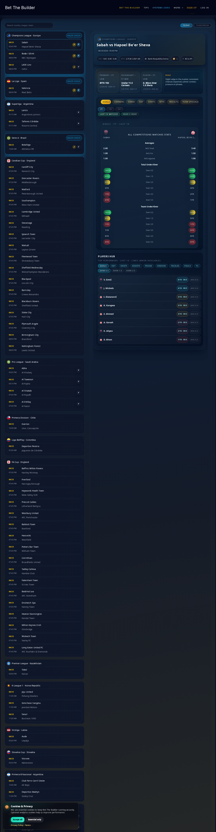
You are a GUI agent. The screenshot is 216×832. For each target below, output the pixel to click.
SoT (114, 266)
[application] (181, 8)
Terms (28, 825)
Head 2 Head (130, 114)
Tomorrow (202, 25)
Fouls (187, 266)
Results (174, 102)
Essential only (34, 819)
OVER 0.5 (104, 270)
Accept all (17, 819)
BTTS (162, 102)
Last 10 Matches (109, 114)
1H (110, 109)
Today (186, 25)
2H (119, 109)
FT (102, 109)
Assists (136, 266)
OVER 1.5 (117, 270)
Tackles (175, 266)
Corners (119, 102)
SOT (141, 102)
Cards (131, 102)
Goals (106, 102)
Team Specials (190, 102)
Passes (148, 266)
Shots (151, 102)
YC (197, 266)
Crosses (161, 266)
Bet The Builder (20, 7)
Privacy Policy (17, 825)
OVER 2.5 (130, 270)
